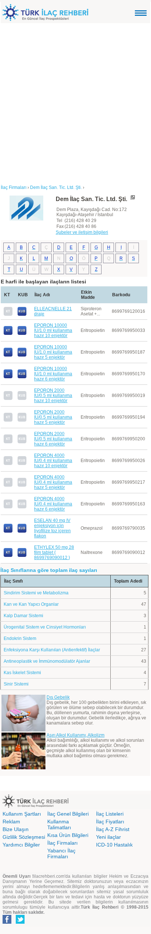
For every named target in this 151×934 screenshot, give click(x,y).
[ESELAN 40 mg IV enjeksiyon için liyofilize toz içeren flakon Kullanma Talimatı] (8, 531)
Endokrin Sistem (20, 638)
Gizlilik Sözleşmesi (24, 837)
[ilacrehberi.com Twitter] (20, 922)
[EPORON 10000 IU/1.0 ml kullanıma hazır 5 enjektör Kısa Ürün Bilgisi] (22, 355)
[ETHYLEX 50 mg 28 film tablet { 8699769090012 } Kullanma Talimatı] (8, 555)
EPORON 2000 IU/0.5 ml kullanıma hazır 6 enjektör (53, 439)
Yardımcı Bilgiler (21, 845)
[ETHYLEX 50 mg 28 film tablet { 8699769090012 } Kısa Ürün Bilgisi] (22, 555)
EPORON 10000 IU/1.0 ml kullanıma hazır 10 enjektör (53, 330)
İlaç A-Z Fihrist (112, 829)
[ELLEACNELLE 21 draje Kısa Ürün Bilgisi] (22, 314)
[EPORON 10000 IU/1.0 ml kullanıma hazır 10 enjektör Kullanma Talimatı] (8, 333)
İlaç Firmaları (62, 843)
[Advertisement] (75, 102)
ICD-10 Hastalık (114, 845)
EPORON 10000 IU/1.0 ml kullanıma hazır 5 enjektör (53, 352)
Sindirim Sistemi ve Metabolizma (36, 592)
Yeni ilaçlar (108, 837)
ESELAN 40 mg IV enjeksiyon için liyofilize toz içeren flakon (52, 528)
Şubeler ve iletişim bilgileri (82, 232)
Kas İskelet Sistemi (22, 672)
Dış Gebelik (58, 697)
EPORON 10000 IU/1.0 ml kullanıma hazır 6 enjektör (53, 374)
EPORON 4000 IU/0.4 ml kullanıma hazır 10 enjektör (53, 460)
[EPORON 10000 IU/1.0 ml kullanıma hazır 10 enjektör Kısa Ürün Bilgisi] (22, 333)
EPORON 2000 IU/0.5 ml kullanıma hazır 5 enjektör (53, 417)
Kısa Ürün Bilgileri (67, 835)
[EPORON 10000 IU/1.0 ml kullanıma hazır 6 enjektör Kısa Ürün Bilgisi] (22, 376)
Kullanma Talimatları (59, 824)
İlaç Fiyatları (110, 821)
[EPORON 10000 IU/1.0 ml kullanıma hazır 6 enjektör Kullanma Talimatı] (8, 376)
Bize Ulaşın (16, 829)
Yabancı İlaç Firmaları (61, 853)
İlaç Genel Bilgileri (68, 814)
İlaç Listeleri (110, 814)
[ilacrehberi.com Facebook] (7, 922)
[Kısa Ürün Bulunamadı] (22, 398)
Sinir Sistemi (16, 684)
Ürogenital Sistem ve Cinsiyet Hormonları (45, 627)
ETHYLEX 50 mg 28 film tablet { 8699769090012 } (54, 552)
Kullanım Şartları (22, 814)
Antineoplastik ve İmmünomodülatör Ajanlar (47, 661)
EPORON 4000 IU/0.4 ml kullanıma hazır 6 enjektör (53, 504)
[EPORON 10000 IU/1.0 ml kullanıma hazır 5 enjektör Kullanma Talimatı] (8, 355)
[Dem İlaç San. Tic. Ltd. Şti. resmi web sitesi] (132, 199)
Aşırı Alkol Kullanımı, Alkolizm (75, 735)
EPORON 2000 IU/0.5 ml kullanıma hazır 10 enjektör (53, 395)
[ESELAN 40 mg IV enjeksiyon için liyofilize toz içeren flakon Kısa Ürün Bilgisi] (22, 531)
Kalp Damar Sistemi (23, 615)
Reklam (11, 821)
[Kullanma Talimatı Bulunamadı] (8, 314)
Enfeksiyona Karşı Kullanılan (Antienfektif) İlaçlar (52, 649)
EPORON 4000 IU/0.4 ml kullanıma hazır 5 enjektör (53, 482)
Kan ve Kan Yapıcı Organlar (31, 604)
